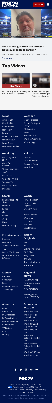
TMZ (4, 249)
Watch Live (39, 5)
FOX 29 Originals (29, 236)
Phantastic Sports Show (10, 201)
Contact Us (7, 311)
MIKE (26, 242)
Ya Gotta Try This (10, 179)
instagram (26, 369)
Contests (6, 239)
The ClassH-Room (10, 245)
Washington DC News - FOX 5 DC (32, 295)
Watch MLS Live (31, 355)
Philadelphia (7, 123)
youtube (31, 369)
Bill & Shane (29, 252)
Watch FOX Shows (10, 252)
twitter (21, 369)
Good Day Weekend (6, 164)
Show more (8, 58)
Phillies (5, 215)
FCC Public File (8, 314)
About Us (8, 304)
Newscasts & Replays (30, 204)
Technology (7, 289)
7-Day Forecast (31, 120)
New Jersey (7, 129)
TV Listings (7, 328)
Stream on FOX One (30, 306)
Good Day (8, 153)
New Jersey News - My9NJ (32, 284)
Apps (4, 308)
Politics (28, 153)
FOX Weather (30, 129)
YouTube (28, 224)
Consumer (7, 279)
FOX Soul (28, 221)
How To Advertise (10, 321)
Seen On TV (7, 182)
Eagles (5, 209)
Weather (29, 116)
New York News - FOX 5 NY (32, 290)
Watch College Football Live (30, 316)
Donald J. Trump (31, 164)
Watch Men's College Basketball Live (32, 338)
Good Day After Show (9, 158)
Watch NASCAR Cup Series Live (31, 325)
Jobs (4, 331)
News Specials (30, 214)
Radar (26, 132)
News (5, 116)
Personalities (8, 324)
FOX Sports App (9, 225)
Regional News (29, 274)
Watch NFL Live (31, 311)
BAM (26, 245)
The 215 (27, 258)
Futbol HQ (6, 205)
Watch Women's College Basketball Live (32, 346)
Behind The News (32, 249)
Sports (6, 196)
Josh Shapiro (29, 167)
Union (4, 222)
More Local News (10, 136)
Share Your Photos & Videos (10, 256)
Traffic (5, 172)
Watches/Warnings (32, 139)
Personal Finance (10, 286)
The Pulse (28, 265)
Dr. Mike (6, 188)
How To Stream (31, 199)
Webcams (28, 218)
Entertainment (11, 235)
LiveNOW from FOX (30, 210)
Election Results (31, 160)
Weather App (29, 142)
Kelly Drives (29, 255)
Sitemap (6, 334)
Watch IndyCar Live (30, 330)
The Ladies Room (32, 262)
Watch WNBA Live (32, 352)
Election (27, 157)
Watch (28, 196)
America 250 (7, 120)
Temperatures (30, 135)
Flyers (4, 212)
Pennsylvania (8, 126)
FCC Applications (9, 318)
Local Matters (30, 228)
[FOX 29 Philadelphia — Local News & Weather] (10, 4)
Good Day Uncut (9, 185)
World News (7, 143)
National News (9, 139)
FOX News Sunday (10, 146)
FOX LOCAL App (31, 279)
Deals (4, 283)
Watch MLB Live (31, 320)
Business (6, 276)
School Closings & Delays (32, 124)
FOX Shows (7, 242)
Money (6, 272)
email (36, 369)
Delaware (6, 133)
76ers (4, 218)
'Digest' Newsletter (10, 169)
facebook (15, 369)
